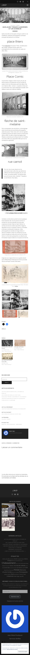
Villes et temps (15, 25)
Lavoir (27, 565)
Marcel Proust (6, 570)
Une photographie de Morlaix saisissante (13, 398)
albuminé (7, 45)
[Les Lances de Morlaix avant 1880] (7, 356)
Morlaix (4, 424)
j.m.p (4, 5)
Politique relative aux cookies (12, 649)
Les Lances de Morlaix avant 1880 (11, 395)
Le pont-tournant (13, 567)
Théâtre (24, 574)
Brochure (13, 560)
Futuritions (7, 565)
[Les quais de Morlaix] (20, 343)
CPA (19, 563)
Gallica (16, 286)
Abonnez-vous (15, 596)
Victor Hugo (16, 576)
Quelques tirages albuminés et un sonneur (14, 396)
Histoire (11, 565)
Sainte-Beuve (16, 574)
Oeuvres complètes (15, 572)
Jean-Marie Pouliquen (15, 432)
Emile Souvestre (23, 563)
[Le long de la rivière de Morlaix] (7, 343)
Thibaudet (21, 574)
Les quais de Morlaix (19, 346)
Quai (12, 574)
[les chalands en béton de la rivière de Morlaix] (8, 510)
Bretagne (10, 560)
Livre (26, 567)
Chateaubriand (8, 563)
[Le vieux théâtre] (8, 524)
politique (5, 574)
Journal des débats (19, 565)
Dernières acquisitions (15, 549)
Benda (26, 558)
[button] (6, 292)
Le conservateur (6, 567)
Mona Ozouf (11, 570)
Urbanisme (19, 424)
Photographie (11, 424)
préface (9, 574)
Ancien (15, 558)
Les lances (19, 567)
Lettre (23, 567)
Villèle (21, 576)
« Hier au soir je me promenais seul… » (15, 551)
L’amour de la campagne (8, 400)
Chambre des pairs (19, 560)
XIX (22, 576)
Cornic (17, 563)
